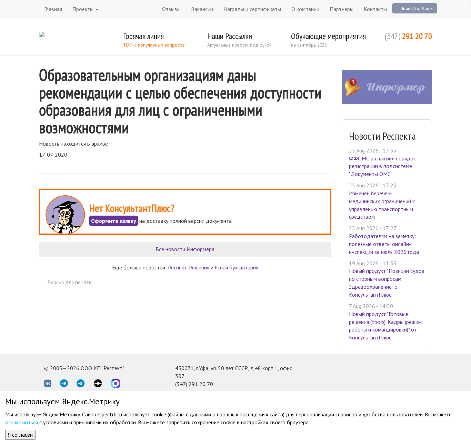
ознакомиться (21, 422)
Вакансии (202, 9)
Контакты (375, 9)
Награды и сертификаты (252, 9)
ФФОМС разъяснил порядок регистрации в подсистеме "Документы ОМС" (382, 166)
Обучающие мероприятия (328, 36)
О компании (305, 9)
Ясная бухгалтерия (236, 267)
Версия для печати (69, 282)
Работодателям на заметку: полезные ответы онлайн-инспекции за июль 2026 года (384, 244)
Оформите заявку (113, 220)
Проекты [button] (83, 9)
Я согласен (20, 434)
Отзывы (171, 9)
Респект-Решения (188, 267)
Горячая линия (143, 36)
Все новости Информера (185, 249)
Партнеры (341, 9)
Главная (53, 9)
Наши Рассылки (229, 36)
